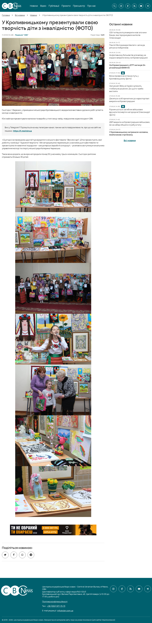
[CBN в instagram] (121, 6)
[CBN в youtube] (141, 6)
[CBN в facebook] (127, 6)
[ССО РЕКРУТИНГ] (53, 530)
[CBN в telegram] (147, 6)
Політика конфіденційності (54, 601)
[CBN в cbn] (134, 6)
